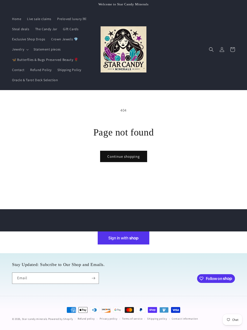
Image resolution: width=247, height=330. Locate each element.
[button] (20, 49)
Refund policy (86, 318)
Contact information (185, 318)
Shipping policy (157, 318)
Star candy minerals (35, 319)
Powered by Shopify (60, 319)
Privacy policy (108, 318)
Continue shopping (123, 156)
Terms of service (132, 318)
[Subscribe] (93, 278)
